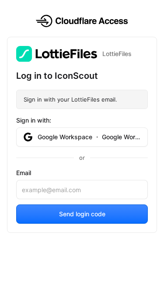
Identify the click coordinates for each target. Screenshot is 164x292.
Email (23, 172)
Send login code (82, 214)
